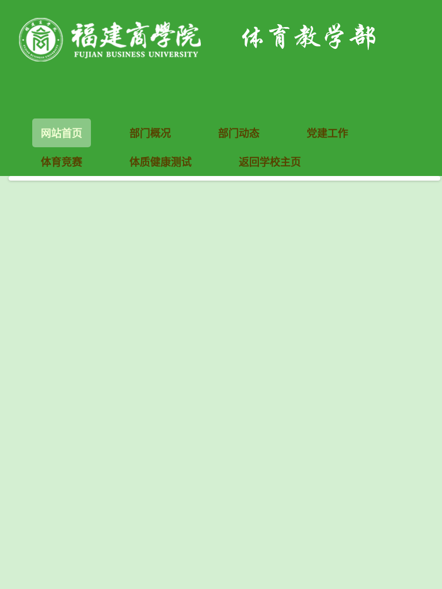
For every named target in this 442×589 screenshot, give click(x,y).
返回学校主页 (270, 162)
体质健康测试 (160, 162)
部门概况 (150, 133)
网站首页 (61, 133)
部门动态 (239, 133)
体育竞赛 (61, 162)
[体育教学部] (224, 37)
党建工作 (327, 133)
